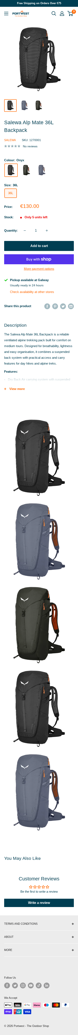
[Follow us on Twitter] (15, 985)
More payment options (39, 269)
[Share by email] (71, 306)
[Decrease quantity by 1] (24, 230)
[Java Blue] (41, 170)
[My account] (62, 13)
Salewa (10, 140)
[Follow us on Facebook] (7, 985)
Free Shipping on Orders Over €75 (39, 3)
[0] (70, 13)
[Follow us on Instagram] (23, 985)
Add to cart (39, 246)
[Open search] (54, 13)
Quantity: (11, 230)
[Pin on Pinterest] (55, 306)
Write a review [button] (39, 903)
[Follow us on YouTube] (31, 985)
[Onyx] (11, 170)
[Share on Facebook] (47, 306)
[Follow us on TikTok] (39, 985)
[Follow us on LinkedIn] (47, 985)
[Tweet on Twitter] (63, 306)
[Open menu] (6, 13)
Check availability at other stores (32, 292)
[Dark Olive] (26, 170)
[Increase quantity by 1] (46, 230)
